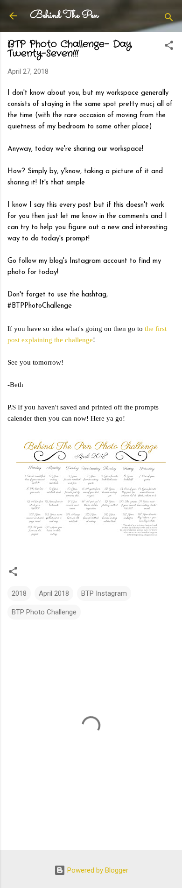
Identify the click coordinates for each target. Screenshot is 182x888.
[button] (169, 47)
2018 (19, 593)
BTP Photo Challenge (44, 612)
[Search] (169, 19)
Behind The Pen (64, 15)
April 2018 (54, 593)
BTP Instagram (104, 593)
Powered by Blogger (96, 870)
